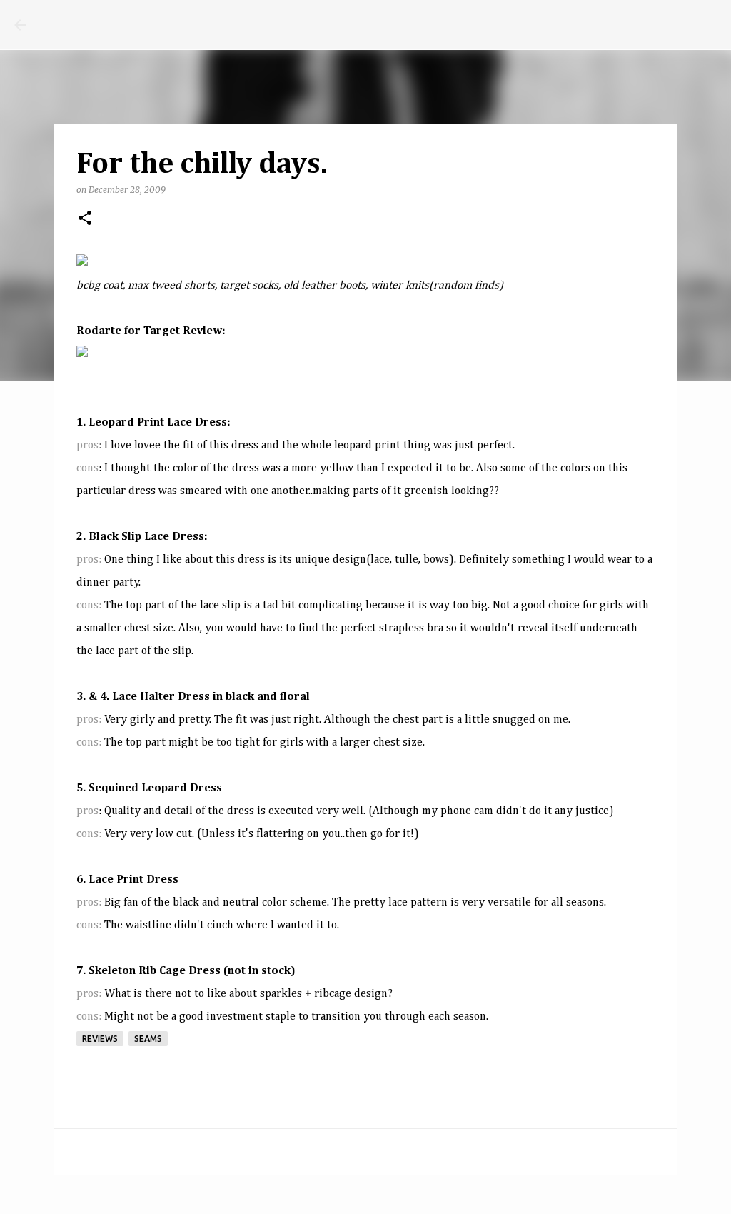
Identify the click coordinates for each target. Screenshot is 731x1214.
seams (148, 1038)
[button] (85, 219)
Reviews (100, 1038)
